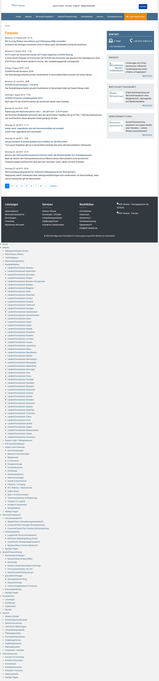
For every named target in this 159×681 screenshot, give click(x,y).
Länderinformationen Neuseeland (21, 362)
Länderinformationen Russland (20, 386)
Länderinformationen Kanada (19, 329)
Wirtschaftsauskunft (45, 16)
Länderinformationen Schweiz (20, 393)
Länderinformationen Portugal (20, 379)
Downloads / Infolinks (51, 214)
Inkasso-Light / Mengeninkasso (18, 440)
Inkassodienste (11, 211)
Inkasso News (58, 6)
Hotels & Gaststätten (16, 481)
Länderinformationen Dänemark (21, 295)
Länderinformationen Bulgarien (20, 288)
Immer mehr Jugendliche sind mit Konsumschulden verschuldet (34, 128)
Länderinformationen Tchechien (21, 413)
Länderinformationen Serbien (20, 396)
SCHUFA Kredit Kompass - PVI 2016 (21, 85)
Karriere (8, 609)
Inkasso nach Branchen (15, 447)
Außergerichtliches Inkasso (17, 251)
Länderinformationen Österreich (21, 437)
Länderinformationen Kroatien (20, 335)
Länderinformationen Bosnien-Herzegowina (26, 281)
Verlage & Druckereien (17, 504)
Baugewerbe (12, 457)
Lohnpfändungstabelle (52, 218)
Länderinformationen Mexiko (19, 356)
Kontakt (68, 6)
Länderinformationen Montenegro (22, 359)
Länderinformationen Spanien (20, 406)
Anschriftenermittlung (67, 16)
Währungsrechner (12, 647)
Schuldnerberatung (88, 221)
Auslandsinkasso (12, 264)
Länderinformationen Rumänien (20, 383)
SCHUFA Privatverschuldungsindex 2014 (23, 98)
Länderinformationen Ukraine (19, 423)
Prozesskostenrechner (15, 637)
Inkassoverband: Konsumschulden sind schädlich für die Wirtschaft (36, 142)
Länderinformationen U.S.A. (19, 420)
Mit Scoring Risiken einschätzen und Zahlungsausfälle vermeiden (35, 41)
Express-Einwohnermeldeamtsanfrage (24, 565)
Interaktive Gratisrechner (53, 225)
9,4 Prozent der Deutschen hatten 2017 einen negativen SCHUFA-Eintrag (39, 55)
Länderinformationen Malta (19, 349)
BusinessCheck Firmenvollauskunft (22, 545)
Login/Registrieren (136, 16)
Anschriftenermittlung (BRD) (19, 559)
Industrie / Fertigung (16, 484)
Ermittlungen (10, 218)
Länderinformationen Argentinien (21, 271)
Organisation (10, 606)
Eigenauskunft (86, 225)
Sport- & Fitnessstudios (17, 494)
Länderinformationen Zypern (19, 433)
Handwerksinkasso (15, 474)
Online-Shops (13, 491)
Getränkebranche (14, 467)
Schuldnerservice (114, 16)
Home (18, 16)
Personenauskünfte (13, 518)
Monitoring (12, 562)
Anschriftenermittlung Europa (20, 572)
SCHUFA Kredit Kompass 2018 (19, 71)
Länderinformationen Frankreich (21, 305)
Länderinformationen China (19, 291)
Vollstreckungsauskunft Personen (22, 586)
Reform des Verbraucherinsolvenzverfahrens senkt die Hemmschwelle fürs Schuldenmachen (48, 155)
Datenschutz (85, 218)
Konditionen (10, 603)
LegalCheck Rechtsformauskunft (22, 535)
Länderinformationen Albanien (20, 268)
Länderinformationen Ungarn (19, 427)
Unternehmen (87, 16)
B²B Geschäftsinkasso (14, 444)
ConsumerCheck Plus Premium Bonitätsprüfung (28, 528)
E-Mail (117, 41)
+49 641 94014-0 (143, 41)
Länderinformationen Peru (18, 373)
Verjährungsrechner (13, 643)
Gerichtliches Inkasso (14, 254)
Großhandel (12, 471)
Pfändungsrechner (13, 633)
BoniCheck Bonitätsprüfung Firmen (22, 538)
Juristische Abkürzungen (15, 626)
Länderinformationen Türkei (19, 416)
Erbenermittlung (14, 582)
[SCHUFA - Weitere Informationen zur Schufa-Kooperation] (135, 206)
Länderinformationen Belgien (19, 278)
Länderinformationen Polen (19, 376)
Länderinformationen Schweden (21, 389)
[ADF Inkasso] (18, 5)
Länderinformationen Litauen (19, 342)
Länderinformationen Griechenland (22, 312)
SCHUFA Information (14, 660)
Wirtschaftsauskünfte (14, 214)
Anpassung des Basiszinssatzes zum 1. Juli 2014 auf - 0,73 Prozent (36, 111)
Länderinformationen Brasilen (20, 285)
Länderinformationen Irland (19, 318)
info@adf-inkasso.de (88, 228)
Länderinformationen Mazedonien (22, 352)
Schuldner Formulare (14, 670)
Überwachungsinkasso (14, 261)
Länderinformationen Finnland (20, 301)
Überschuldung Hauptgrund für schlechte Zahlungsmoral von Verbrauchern (40, 172)
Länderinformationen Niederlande (21, 366)
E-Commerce (13, 461)
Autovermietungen (15, 450)
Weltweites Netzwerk (14, 225)
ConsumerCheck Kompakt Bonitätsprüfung (26, 525)
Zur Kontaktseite (117, 46)
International (10, 664)
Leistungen (10, 599)
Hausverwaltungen (15, 477)
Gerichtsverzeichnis (13, 623)
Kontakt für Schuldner (14, 657)
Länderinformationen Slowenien (21, 403)
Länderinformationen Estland (20, 298)
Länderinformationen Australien (21, 274)
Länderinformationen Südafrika (20, 410)
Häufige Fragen (11, 511)
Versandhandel (13, 508)
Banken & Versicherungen (18, 454)
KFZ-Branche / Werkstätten (19, 488)
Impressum (84, 214)
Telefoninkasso (11, 258)
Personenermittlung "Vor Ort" (20, 569)
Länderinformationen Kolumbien (21, 332)
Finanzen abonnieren (6, 192)
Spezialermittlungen (13, 576)
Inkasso (28, 16)
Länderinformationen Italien (19, 325)
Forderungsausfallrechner (16, 620)
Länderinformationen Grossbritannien (23, 315)
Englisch (76, 6)
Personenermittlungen (14, 555)
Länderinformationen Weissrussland (22, 430)
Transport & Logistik (16, 501)
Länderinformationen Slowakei (20, 400)
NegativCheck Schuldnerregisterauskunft (25, 521)
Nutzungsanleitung (13, 589)
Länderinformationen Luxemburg (21, 345)
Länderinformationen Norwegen (21, 369)
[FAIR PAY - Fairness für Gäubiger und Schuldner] (127, 213)
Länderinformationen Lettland (20, 339)
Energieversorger (14, 464)
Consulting (9, 221)
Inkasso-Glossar (49, 211)
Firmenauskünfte (12, 532)
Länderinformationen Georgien (20, 308)
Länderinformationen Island (19, 322)
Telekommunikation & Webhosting (22, 498)
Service (100, 16)
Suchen (143, 6)
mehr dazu (147, 76)
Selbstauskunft (12, 674)
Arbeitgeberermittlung (17, 579)
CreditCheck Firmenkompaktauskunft (23, 542)
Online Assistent (88, 6)
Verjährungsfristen (50, 221)
